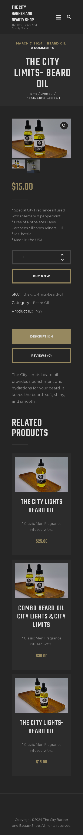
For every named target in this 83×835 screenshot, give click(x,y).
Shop (44, 93)
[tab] (41, 336)
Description (41, 336)
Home (33, 93)
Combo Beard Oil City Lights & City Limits (41, 617)
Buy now (41, 276)
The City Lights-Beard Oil (42, 727)
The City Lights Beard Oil (41, 506)
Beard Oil (56, 43)
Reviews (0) (41, 355)
